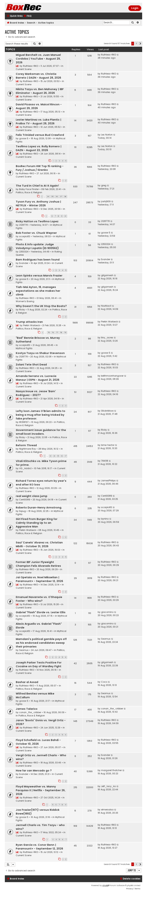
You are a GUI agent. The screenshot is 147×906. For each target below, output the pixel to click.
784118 (104, 460)
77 (57, 333)
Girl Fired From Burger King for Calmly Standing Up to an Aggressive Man (36, 522)
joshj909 (106, 201)
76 (53, 333)
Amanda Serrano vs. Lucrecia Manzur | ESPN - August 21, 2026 (37, 378)
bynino (105, 518)
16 (62, 456)
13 (50, 456)
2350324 (24, 251)
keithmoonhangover (112, 375)
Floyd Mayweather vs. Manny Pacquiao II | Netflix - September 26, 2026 (40, 790)
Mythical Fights (24, 348)
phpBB (105, 885)
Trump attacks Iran (29, 322)
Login (134, 8)
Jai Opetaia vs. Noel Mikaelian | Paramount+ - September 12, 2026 (39, 579)
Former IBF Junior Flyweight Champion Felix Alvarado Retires (38, 564)
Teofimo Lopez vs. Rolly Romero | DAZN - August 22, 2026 (38, 148)
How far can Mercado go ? (34, 770)
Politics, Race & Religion (29, 192)
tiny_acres (107, 337)
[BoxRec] (33, 8)
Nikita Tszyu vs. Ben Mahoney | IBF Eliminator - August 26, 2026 (40, 91)
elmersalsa (107, 809)
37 (61, 197)
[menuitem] (27, 16)
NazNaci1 (106, 305)
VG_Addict (25, 468)
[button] (140, 44)
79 (65, 333)
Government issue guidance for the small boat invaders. (41, 432)
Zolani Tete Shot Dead (31, 364)
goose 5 (23, 138)
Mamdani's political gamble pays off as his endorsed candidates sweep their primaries (41, 642)
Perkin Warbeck (31, 325)
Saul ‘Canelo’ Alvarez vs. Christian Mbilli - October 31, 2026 (39, 544)
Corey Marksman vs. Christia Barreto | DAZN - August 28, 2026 (38, 75)
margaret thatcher (111, 770)
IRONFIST (24, 422)
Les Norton (107, 134)
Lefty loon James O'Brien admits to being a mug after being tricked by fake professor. (40, 414)
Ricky (22, 309)
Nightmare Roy (27, 448)
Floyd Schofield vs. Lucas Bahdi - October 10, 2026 (38, 742)
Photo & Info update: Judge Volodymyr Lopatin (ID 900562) (37, 246)
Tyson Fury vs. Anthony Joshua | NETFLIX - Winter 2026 (38, 203)
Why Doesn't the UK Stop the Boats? (41, 306)
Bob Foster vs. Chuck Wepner (36, 233)
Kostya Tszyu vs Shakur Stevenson (40, 353)
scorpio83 (24, 236)
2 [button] (136, 43)
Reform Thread (26, 445)
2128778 (23, 224)
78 (61, 333)
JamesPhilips (108, 480)
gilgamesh (107, 275)
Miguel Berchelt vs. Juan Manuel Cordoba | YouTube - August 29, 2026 (38, 58)
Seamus (24, 650)
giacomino (107, 612)
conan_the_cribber (30, 712)
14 (54, 456)
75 (49, 333)
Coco (104, 681)
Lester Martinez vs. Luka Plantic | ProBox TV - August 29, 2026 (38, 121)
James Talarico (26, 709)
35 (52, 197)
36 (57, 197)
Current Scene (23, 69)
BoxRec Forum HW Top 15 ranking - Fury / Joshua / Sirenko (39, 168)
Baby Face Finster (29, 189)
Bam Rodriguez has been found (38, 259)
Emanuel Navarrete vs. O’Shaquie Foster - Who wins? (39, 599)
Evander (23, 263)
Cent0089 (24, 499)
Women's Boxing (25, 301)
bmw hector (107, 445)
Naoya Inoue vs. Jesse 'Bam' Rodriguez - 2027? (36, 393)
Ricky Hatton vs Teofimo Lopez (37, 221)
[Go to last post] (118, 54)
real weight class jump (31, 496)
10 (65, 216)
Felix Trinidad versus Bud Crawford (40, 135)
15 (58, 456)
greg (103, 185)
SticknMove (107, 410)
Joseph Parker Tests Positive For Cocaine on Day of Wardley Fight (38, 664)
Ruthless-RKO (30, 65)
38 (65, 197)
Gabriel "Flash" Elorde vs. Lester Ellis (40, 612)
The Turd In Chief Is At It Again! (37, 185)
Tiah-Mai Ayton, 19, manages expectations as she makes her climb (38, 290)
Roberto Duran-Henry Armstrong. (39, 507)
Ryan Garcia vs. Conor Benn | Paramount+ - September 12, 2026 (39, 846)
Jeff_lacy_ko (108, 786)
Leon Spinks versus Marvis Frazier (39, 275)
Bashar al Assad (27, 682)
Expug (22, 511)
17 (65, 456)
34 (48, 197)
